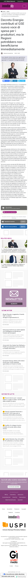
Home (3, 11)
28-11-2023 (17, 53)
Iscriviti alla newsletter (14, 486)
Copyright (23, 509)
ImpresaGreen (22, 497)
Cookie (11, 566)
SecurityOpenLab (6, 497)
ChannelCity (20, 1)
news (8, 11)
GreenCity (14, 497)
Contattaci (17, 512)
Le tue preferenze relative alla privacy (14, 574)
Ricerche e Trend (23, 77)
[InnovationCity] (8, 6)
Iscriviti (23, 221)
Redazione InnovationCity (8, 53)
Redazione (16, 509)
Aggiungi (23, 226)
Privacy (16, 566)
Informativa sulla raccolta (8, 576)
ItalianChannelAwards (10, 499)
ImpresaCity (20, 494)
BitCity (6, 494)
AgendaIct (20, 499)
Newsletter (9, 509)
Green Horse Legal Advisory (10, 212)
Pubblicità (10, 512)
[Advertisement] (14, 473)
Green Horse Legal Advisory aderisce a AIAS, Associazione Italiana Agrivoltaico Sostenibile (13, 266)
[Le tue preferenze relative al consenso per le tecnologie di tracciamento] (21, 577)
